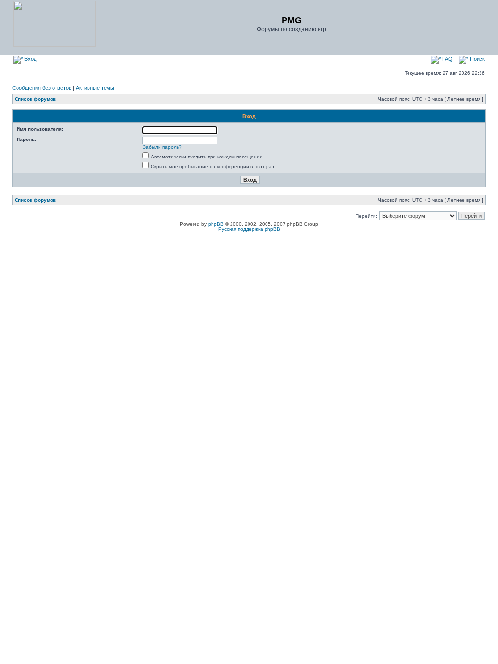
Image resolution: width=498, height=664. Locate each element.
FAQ (447, 59)
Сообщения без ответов (41, 88)
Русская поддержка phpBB (249, 229)
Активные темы (95, 88)
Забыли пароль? (162, 147)
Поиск (476, 59)
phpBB (216, 224)
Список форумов (35, 99)
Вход (29, 59)
